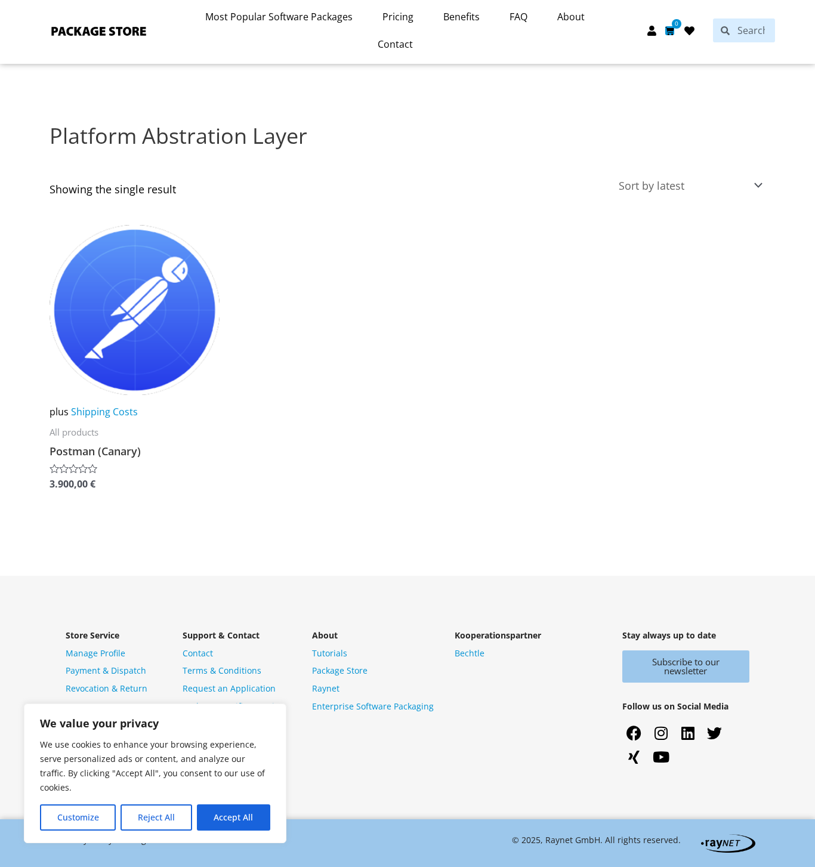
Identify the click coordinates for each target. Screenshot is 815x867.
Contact (395, 44)
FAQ (518, 16)
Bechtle (469, 653)
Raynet (325, 688)
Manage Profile (95, 653)
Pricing (397, 16)
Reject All (156, 817)
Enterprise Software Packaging (373, 706)
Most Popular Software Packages (279, 16)
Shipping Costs (104, 411)
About (571, 16)
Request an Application (229, 688)
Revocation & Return (106, 688)
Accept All (233, 817)
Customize (78, 817)
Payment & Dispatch (106, 670)
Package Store (340, 670)
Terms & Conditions (222, 670)
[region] (155, 773)
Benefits (461, 16)
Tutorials (329, 653)
